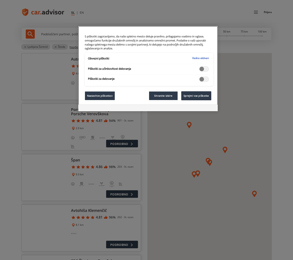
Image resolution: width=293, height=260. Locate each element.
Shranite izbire (163, 95)
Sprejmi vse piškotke (196, 95)
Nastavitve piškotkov (100, 95)
